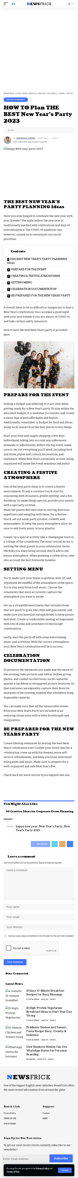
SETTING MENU (21, 282)
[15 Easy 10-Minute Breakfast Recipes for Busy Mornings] (14, 995)
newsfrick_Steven (25, 138)
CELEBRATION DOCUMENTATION (33, 289)
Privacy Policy (42, 1168)
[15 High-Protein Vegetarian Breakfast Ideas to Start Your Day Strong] (14, 1013)
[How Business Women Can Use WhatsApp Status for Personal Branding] (14, 1052)
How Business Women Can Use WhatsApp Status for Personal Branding (46, 1050)
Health (44, 999)
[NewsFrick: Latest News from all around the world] (39, 3)
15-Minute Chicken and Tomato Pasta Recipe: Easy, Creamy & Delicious (46, 1031)
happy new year (27, 826)
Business (30, 1059)
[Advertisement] (39, 48)
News (53, 999)
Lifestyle (41, 1059)
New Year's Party (51, 826)
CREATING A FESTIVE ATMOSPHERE (35, 276)
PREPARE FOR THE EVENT (28, 269)
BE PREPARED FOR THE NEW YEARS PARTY (40, 295)
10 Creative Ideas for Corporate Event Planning (39, 811)
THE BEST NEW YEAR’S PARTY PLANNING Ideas (37, 261)
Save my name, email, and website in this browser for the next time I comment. (41, 936)
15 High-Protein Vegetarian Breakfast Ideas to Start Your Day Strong (49, 1011)
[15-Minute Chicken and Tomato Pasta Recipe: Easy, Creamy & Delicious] (14, 1032)
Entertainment (15, 100)
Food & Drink (32, 999)
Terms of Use (12, 1172)
